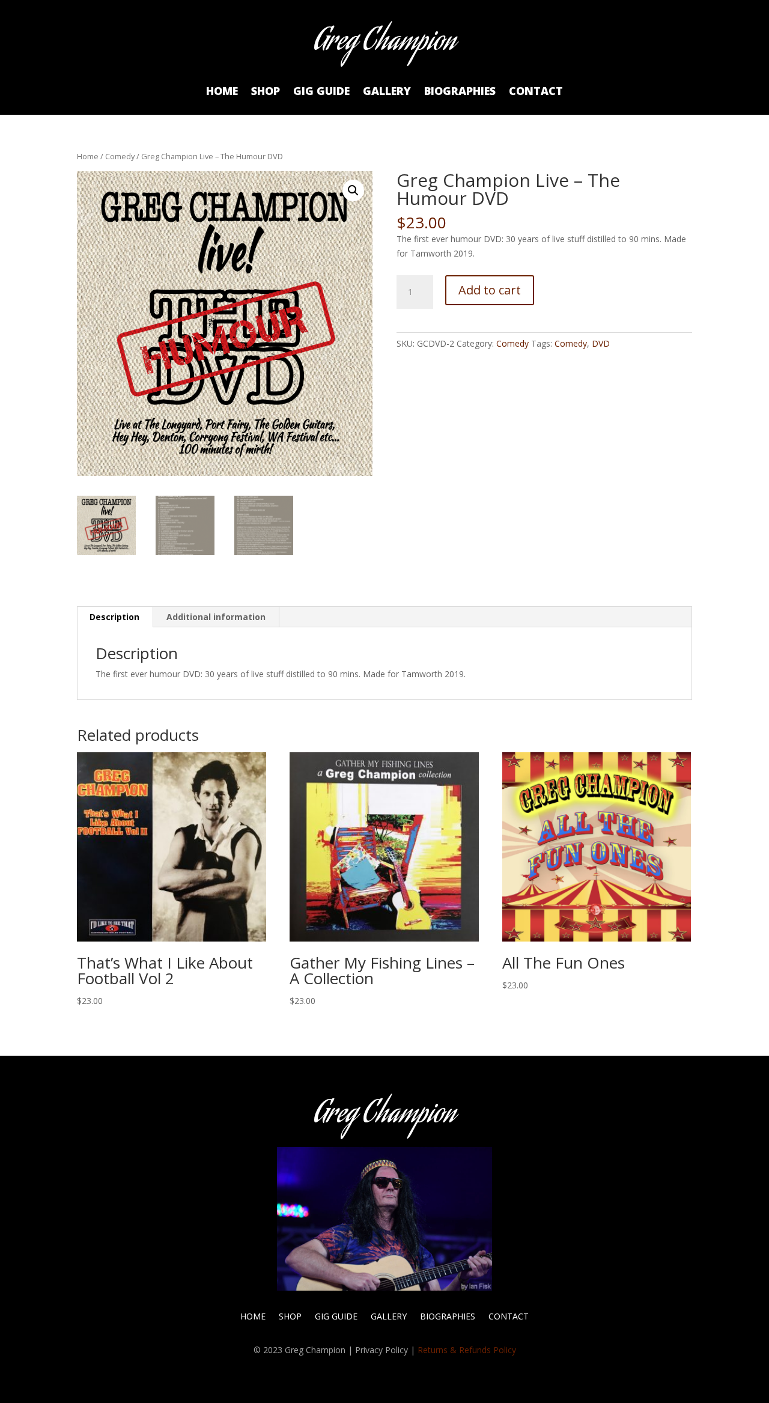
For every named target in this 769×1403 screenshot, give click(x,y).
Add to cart (489, 290)
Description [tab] (114, 616)
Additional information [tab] (216, 616)
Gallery (387, 92)
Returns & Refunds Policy (467, 1350)
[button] (353, 190)
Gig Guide (321, 92)
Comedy (120, 156)
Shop (265, 92)
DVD (601, 343)
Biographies (460, 92)
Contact (536, 92)
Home (222, 92)
